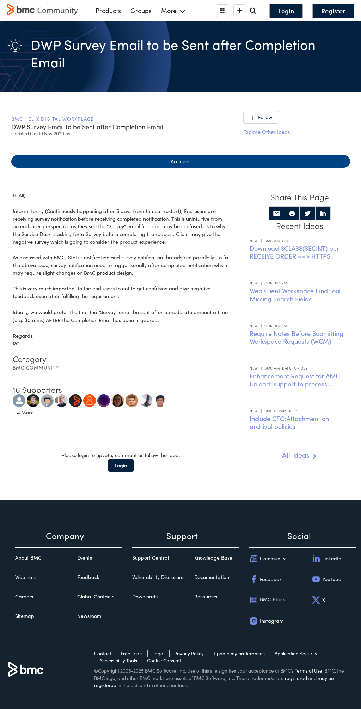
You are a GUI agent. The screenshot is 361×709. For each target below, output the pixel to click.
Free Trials (131, 653)
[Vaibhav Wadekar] (160, 399)
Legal (158, 653)
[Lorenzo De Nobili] (103, 399)
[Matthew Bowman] (33, 399)
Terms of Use (308, 670)
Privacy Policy (189, 653)
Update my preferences (239, 653)
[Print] (291, 213)
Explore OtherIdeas (266, 131)
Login (121, 465)
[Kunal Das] (146, 399)
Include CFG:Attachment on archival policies (289, 422)
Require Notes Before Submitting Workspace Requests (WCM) (296, 337)
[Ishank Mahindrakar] (75, 399)
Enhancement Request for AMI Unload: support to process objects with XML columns (293, 384)
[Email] (276, 213)
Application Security (296, 653)
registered (296, 678)
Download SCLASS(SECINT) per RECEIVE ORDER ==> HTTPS (294, 252)
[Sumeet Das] (132, 399)
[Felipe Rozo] (47, 399)
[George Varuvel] (19, 399)
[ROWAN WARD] (117, 399)
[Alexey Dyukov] (89, 399)
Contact (102, 653)
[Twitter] (307, 213)
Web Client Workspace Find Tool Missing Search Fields (295, 294)
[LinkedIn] (323, 213)
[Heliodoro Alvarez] (61, 399)
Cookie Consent (164, 660)
